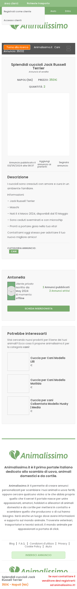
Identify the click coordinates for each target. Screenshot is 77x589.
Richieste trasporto (38, 3)
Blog (12, 543)
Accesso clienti (12, 20)
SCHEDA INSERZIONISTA (38, 308)
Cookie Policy (33, 546)
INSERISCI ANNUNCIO (38, 555)
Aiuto (48, 546)
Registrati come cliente (17, 11)
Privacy (62, 543)
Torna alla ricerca (17, 47)
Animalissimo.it (43, 47)
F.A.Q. (22, 543)
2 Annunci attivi (59, 291)
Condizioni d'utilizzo (42, 543)
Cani (57, 47)
